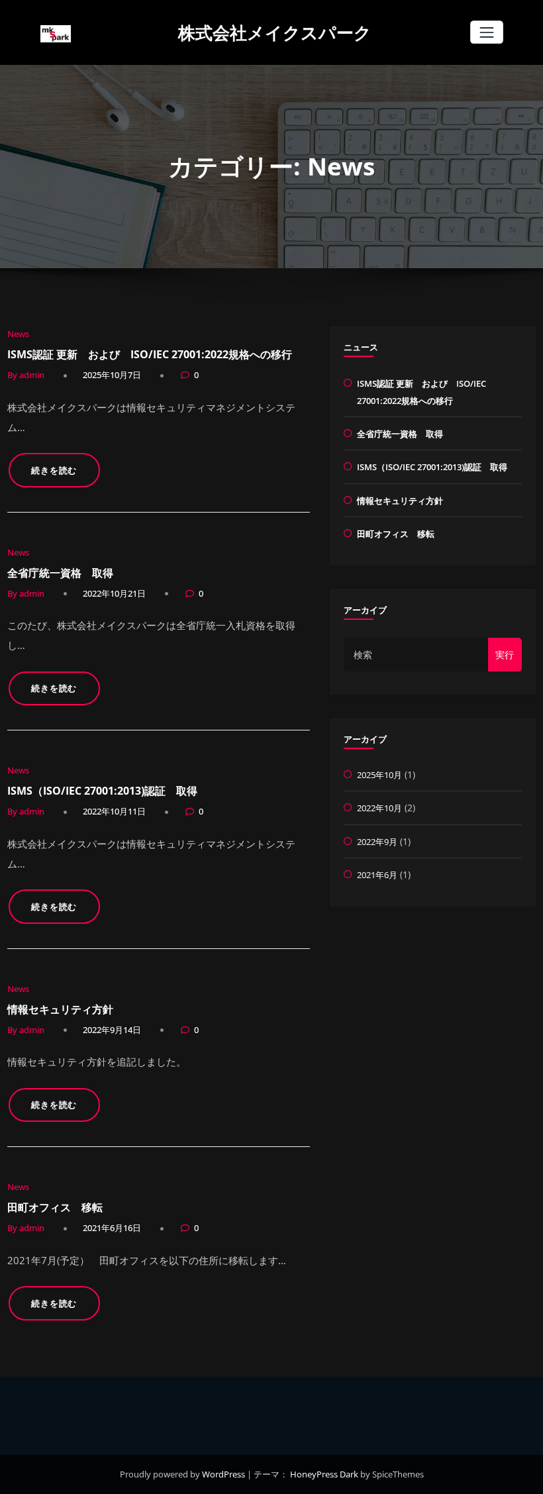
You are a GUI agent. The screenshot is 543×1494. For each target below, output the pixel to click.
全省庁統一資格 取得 (60, 573)
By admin (25, 375)
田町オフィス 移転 (55, 1207)
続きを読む (54, 470)
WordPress (224, 1474)
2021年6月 (377, 875)
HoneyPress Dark (324, 1474)
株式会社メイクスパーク (274, 32)
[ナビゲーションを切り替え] (486, 32)
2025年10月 (379, 775)
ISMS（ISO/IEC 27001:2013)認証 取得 (102, 790)
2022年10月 (379, 808)
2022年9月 (377, 842)
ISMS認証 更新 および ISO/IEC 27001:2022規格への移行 (149, 354)
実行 (504, 654)
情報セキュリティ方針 (60, 1009)
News (18, 334)
